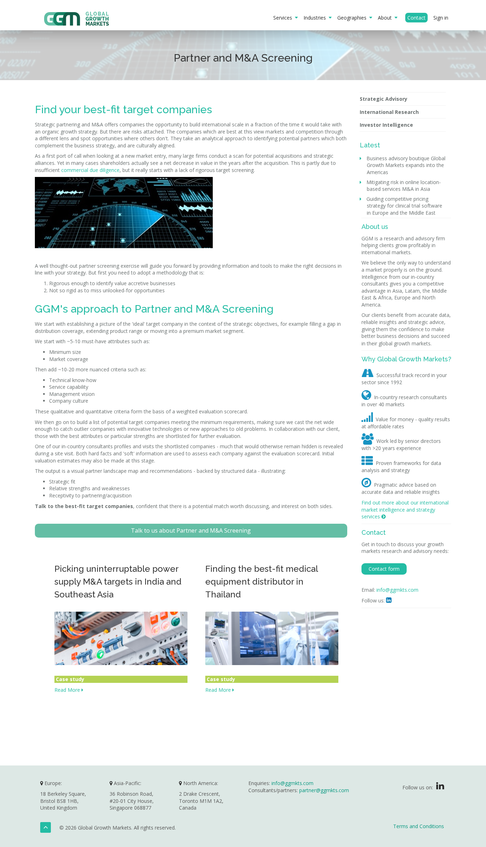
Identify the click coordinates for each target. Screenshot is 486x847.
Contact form (384, 568)
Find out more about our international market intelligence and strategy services (405, 509)
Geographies (353, 17)
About (386, 17)
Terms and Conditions (418, 826)
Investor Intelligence (386, 124)
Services (284, 17)
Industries (316, 17)
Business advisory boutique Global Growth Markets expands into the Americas (406, 165)
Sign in (440, 17)
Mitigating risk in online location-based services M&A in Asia (404, 186)
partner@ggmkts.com (324, 790)
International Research (389, 112)
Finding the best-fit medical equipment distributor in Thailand (261, 582)
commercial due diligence (90, 170)
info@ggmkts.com (397, 589)
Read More (67, 689)
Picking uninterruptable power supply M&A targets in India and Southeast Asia (117, 582)
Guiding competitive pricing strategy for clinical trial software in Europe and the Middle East (404, 205)
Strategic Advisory (383, 98)
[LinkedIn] (440, 787)
